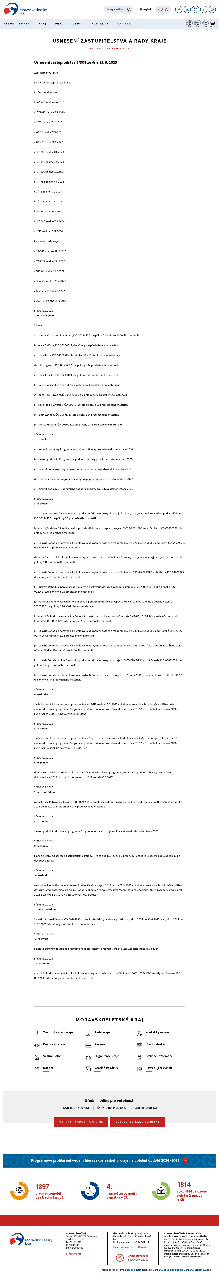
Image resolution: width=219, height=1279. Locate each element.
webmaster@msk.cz (136, 1247)
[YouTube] (187, 9)
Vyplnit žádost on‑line (81, 1122)
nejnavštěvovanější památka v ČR (121, 1192)
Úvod (89, 49)
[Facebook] (178, 9)
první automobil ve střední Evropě (49, 1192)
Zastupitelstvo (118, 49)
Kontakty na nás (73, 1254)
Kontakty (100, 23)
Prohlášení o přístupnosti (135, 1270)
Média (77, 23)
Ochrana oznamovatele (197, 1270)
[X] (195, 9)
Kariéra (124, 23)
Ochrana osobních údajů (167, 1270)
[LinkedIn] (203, 9)
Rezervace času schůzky (137, 1122)
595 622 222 (79, 1239)
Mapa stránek (110, 1270)
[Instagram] (212, 9)
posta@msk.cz (142, 1233)
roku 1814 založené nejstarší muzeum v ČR (192, 1192)
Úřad (59, 23)
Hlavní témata (17, 23)
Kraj (42, 23)
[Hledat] (129, 9)
